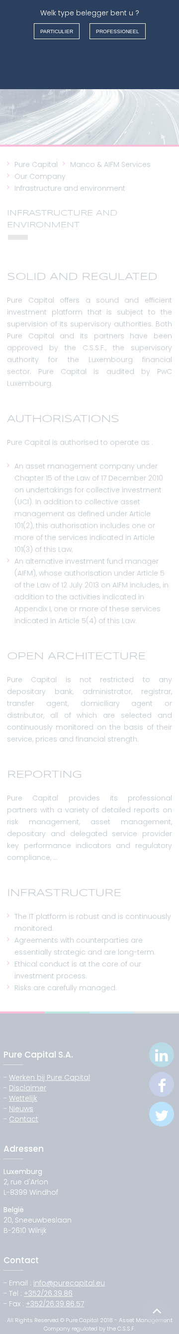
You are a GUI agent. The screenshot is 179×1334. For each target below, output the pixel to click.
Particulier (56, 31)
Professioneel (117, 31)
